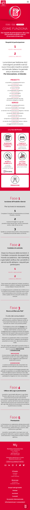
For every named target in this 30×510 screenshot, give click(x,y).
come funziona (15, 476)
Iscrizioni (15, 493)
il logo (15, 474)
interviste (15, 482)
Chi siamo (8, 24)
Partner (15, 490)
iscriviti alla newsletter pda (15, 461)
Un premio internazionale (15, 499)
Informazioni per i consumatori (15, 502)
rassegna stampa (15, 483)
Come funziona (20, 24)
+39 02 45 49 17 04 (15, 453)
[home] (3, 3)
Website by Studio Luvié (15, 459)
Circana (22, 326)
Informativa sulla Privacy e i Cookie (15, 457)
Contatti (15, 496)
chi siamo (15, 473)
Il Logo (13, 24)
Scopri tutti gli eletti (15, 487)
